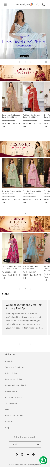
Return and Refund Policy (16, 385)
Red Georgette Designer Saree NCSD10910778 (31, 116)
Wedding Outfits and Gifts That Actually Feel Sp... (24, 306)
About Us (9, 361)
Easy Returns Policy (13, 379)
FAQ (7, 409)
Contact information (14, 415)
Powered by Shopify (34, 465)
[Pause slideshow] (47, 62)
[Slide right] (31, 137)
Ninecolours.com (21, 465)
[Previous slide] (19, 62)
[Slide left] (19, 137)
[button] (5, 4)
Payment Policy (11, 391)
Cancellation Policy (13, 397)
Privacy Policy (11, 373)
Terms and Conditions (14, 367)
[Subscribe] (38, 444)
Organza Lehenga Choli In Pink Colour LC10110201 (11, 267)
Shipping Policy (12, 403)
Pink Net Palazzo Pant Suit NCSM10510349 (32, 192)
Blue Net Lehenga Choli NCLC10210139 (31, 267)
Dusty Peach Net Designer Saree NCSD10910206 (11, 116)
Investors (9, 421)
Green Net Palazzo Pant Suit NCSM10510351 (12, 192)
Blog (7, 427)
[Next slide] (31, 62)
